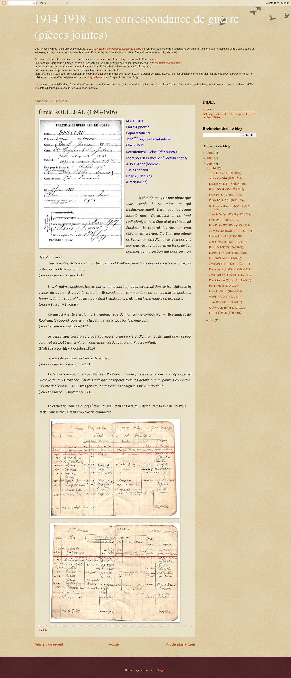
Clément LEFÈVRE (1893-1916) (227, 307)
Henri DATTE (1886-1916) (224, 219)
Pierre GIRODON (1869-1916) (226, 247)
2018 (210, 152)
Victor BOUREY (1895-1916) (225, 296)
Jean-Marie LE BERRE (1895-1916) (229, 263)
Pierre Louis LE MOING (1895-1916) (230, 269)
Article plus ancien (180, 644)
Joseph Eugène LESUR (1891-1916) (230, 214)
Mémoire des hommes (168, 62)
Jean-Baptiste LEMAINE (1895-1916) (230, 274)
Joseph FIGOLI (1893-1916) (225, 173)
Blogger (161, 670)
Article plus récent (49, 644)
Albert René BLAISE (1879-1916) (228, 241)
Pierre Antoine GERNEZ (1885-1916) (230, 280)
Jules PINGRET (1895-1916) (225, 302)
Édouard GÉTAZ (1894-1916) (225, 236)
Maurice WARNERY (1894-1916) (227, 183)
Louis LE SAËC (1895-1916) (225, 291)
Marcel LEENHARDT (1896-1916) (228, 252)
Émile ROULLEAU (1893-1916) (226, 200)
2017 (210, 158)
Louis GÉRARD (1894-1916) (225, 313)
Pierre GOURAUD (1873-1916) (226, 189)
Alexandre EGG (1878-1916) (225, 178)
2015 (210, 163)
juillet (213, 168)
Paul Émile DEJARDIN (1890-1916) (229, 225)
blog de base (94, 77)
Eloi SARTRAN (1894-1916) (225, 258)
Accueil (114, 644)
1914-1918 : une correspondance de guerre (116, 48)
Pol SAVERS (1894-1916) (224, 285)
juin (212, 320)
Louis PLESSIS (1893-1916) (225, 194)
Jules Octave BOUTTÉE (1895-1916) (230, 231)
